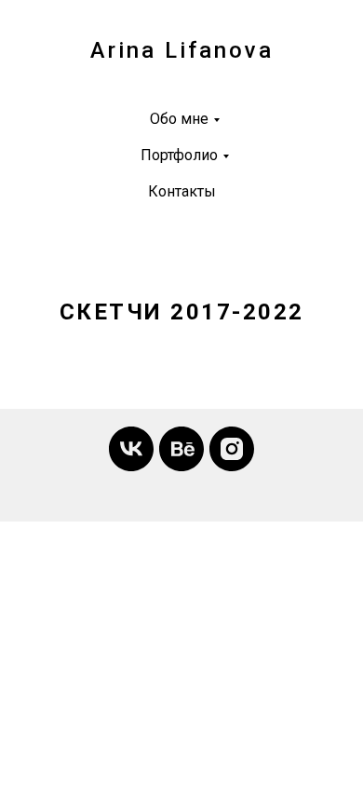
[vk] (131, 449)
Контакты (182, 191)
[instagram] (231, 449)
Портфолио (179, 155)
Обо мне (179, 119)
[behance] (181, 449)
